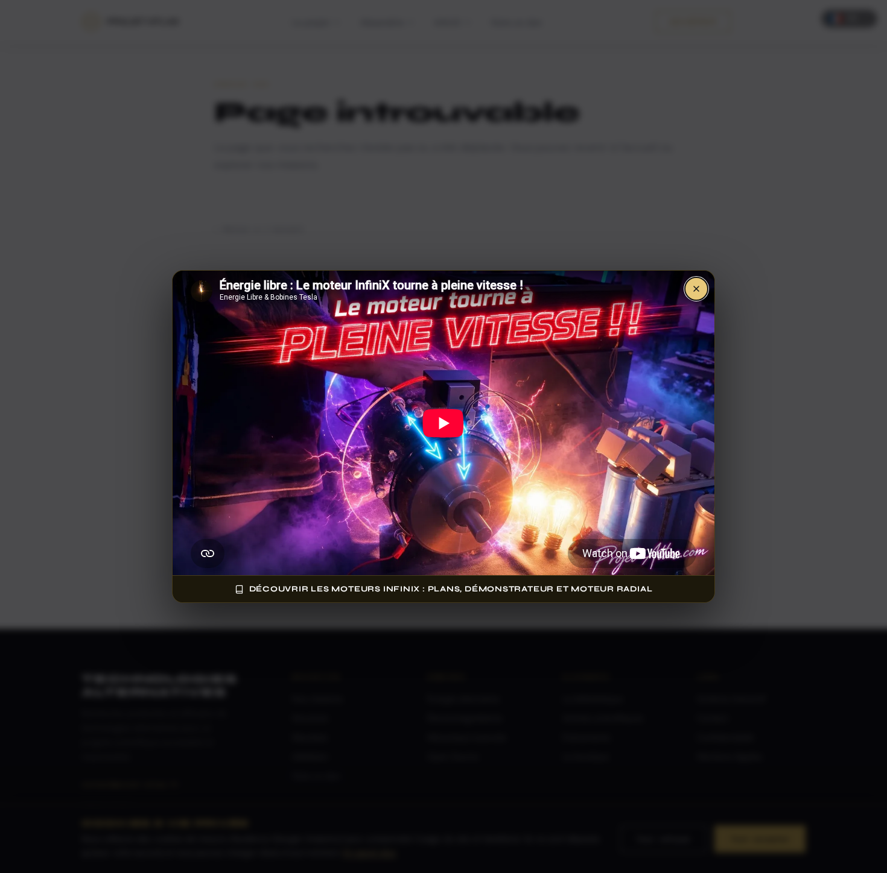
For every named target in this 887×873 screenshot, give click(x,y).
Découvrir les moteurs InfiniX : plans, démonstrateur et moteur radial (451, 589)
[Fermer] (696, 289)
